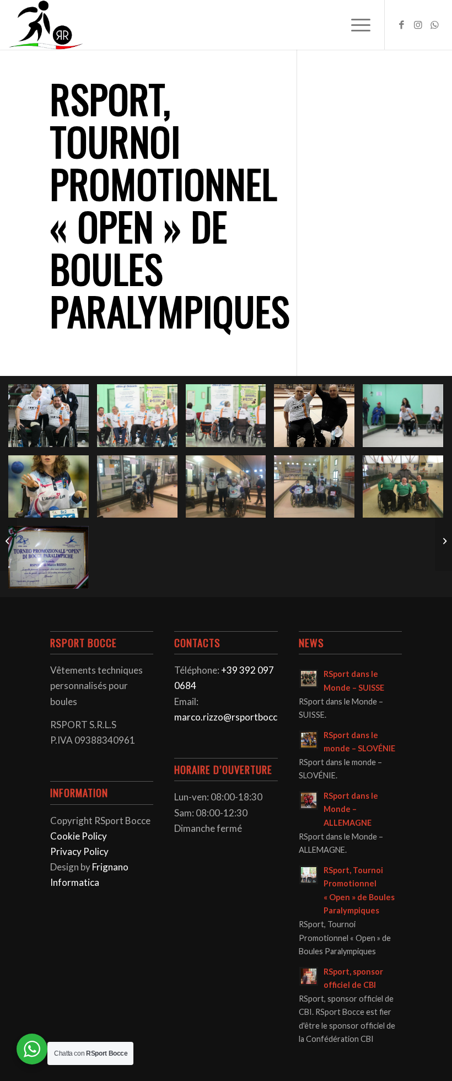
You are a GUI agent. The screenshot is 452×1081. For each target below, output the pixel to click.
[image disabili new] (52, 490)
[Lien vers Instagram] (418, 25)
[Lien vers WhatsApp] (435, 25)
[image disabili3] (230, 419)
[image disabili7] (230, 490)
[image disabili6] (141, 490)
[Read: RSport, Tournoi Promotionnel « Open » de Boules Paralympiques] (309, 875)
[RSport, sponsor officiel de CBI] (8, 540)
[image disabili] (407, 490)
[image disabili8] (318, 490)
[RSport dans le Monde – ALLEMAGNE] (443, 540)
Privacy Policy (79, 851)
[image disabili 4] (141, 419)
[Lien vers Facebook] (402, 25)
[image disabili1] (407, 419)
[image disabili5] (52, 561)
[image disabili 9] (318, 419)
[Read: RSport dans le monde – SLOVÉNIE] (309, 740)
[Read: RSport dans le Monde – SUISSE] (309, 679)
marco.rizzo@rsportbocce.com (238, 717)
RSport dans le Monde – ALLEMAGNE (351, 809)
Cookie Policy (78, 836)
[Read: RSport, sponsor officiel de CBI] (309, 976)
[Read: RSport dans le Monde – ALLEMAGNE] (309, 800)
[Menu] (355, 25)
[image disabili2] (52, 419)
